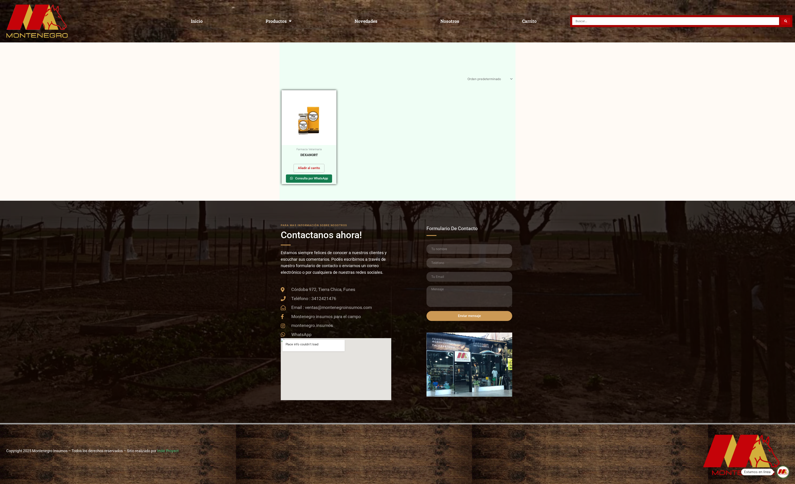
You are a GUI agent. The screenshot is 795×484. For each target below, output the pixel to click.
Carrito (529, 21)
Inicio (197, 21)
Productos (276, 21)
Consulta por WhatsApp (311, 178)
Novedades (366, 21)
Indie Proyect (168, 451)
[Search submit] (785, 21)
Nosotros (449, 21)
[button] (783, 472)
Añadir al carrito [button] (309, 168)
